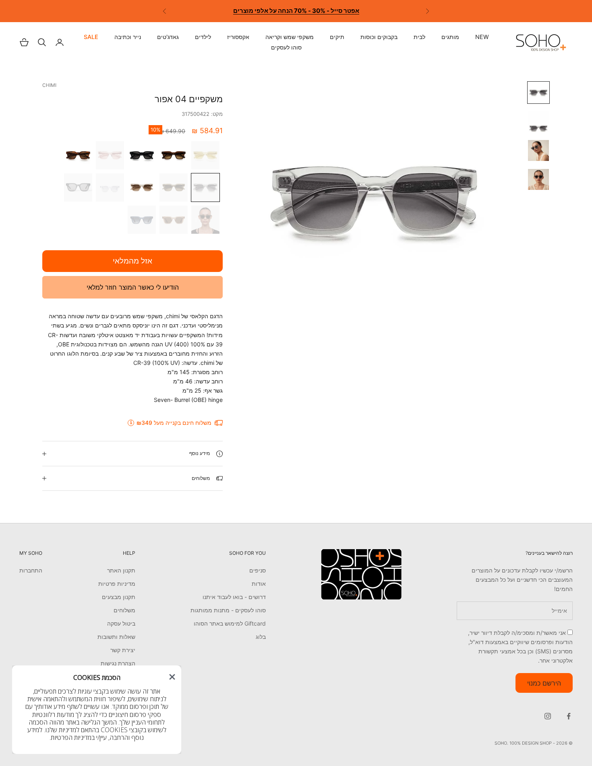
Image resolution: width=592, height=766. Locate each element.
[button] (172, 677)
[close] (172, 677)
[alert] (96, 709)
